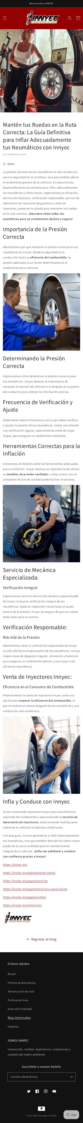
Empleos (13, 1026)
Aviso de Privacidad (20, 1009)
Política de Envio (18, 1000)
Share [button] (10, 164)
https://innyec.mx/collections (22, 905)
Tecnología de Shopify (48, 1115)
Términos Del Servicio (21, 991)
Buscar (12, 974)
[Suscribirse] (71, 1077)
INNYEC (35, 1115)
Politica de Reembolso (22, 983)
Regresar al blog (44, 939)
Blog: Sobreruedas (19, 1017)
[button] (5, 18)
